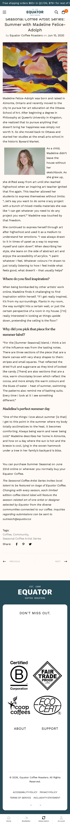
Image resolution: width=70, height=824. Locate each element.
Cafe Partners (20, 756)
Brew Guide (20, 745)
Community (20, 534)
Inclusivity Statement (46, 797)
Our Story (20, 734)
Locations (50, 740)
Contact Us (49, 734)
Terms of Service (20, 797)
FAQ (50, 745)
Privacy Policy (48, 792)
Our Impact (20, 740)
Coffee (7, 534)
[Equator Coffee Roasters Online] (35, 12)
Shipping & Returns (50, 752)
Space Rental (20, 762)
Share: (7, 544)
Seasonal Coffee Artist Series (22, 538)
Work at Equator (20, 751)
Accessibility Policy (25, 792)
